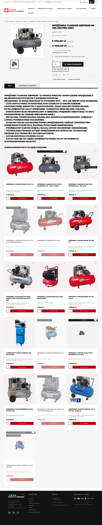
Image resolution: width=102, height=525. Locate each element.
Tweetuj (63, 74)
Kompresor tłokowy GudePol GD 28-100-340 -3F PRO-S (81, 410)
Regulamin (31, 505)
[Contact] (13, 512)
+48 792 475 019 (19, 2)
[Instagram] (17, 512)
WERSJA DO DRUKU (74, 79)
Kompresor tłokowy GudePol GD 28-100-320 (19, 466)
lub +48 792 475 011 (30, 2)
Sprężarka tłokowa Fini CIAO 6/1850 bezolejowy (50, 297)
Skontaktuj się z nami (34, 512)
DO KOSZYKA (23, 198)
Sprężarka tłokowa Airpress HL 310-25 (50, 353)
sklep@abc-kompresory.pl (53, 2)
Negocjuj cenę (60, 70)
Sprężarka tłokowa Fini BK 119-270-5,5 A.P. (81, 297)
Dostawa (31, 498)
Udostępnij (59, 74)
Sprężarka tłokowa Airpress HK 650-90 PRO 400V (19, 410)
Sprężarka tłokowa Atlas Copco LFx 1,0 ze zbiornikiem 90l (50, 410)
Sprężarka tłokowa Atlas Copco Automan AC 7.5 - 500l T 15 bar (49, 185)
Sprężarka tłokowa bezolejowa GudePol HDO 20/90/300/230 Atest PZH (18, 298)
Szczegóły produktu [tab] (27, 85)
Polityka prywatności (34, 503)
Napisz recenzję (57, 32)
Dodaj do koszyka (73, 64)
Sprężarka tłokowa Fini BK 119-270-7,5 (19, 184)
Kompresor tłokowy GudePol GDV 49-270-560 (18, 353)
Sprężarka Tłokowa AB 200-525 (48, 240)
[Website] (9, 512)
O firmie (31, 507)
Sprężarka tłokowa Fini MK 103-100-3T (81, 241)
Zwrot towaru (32, 509)
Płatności (31, 500)
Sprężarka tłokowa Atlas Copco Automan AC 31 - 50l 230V (80, 185)
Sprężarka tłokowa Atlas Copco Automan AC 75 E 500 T (80, 353)
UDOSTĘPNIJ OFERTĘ (59, 79)
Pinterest (67, 74)
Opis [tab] (9, 85)
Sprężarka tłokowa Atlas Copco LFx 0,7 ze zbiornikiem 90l (19, 241)
